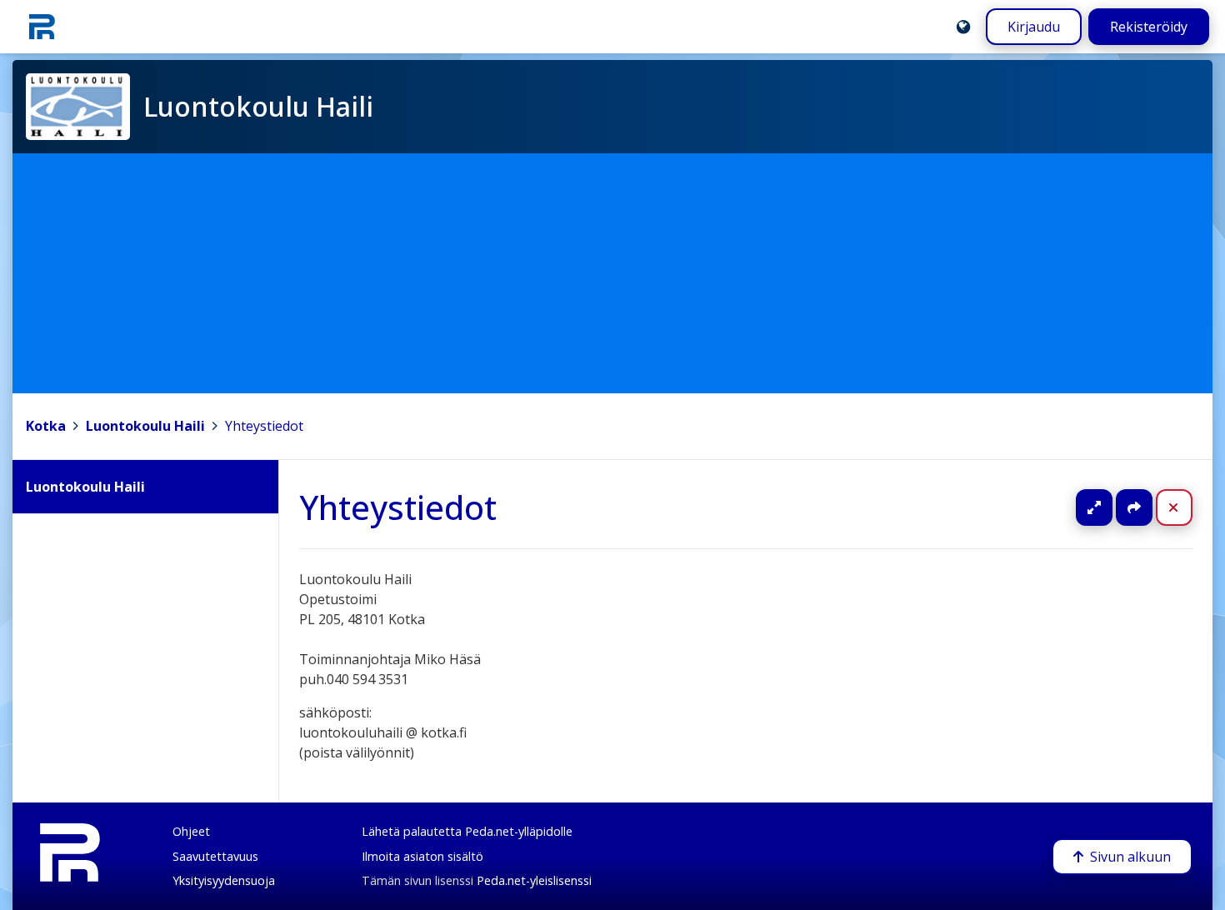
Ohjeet (191, 831)
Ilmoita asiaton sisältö (422, 856)
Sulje (1187, 507)
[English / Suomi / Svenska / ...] (963, 26)
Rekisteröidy (1149, 27)
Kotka (46, 426)
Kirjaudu (1034, 27)
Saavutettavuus (215, 856)
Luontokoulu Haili (145, 426)
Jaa (1134, 507)
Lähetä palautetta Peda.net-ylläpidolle (467, 831)
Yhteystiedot (264, 426)
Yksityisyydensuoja (223, 880)
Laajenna (1110, 507)
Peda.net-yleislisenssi (534, 880)
